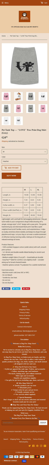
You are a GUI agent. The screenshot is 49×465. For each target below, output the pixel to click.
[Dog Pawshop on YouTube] (45, 446)
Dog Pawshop (25, 452)
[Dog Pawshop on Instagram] (41, 446)
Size (3, 147)
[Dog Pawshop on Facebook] (33, 446)
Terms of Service (24, 315)
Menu (7, 3)
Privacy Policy (24, 312)
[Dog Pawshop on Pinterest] (37, 446)
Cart (45, 3)
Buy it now (11, 176)
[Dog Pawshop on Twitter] (29, 446)
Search (24, 307)
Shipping (5, 141)
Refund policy (24, 318)
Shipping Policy (24, 309)
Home (4, 36)
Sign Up (43, 423)
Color (3, 157)
